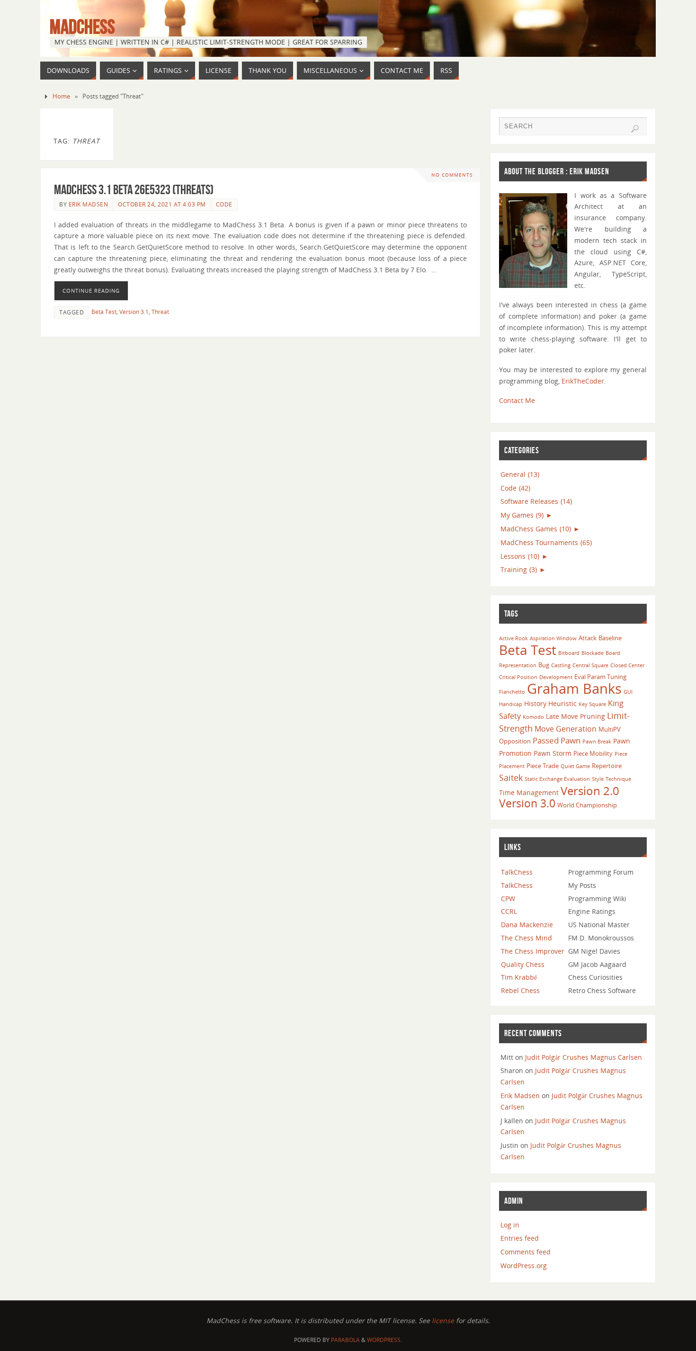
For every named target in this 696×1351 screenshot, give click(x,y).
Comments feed (525, 1251)
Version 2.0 (590, 790)
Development (555, 677)
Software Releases (536, 501)
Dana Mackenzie (527, 924)
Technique (618, 779)
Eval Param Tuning (600, 676)
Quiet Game (575, 766)
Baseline (610, 638)
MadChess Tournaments (546, 542)
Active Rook (513, 638)
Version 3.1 (134, 311)
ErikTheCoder (583, 380)
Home (61, 96)
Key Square (592, 704)
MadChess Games (535, 528)
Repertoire (607, 765)
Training (518, 569)
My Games (522, 514)
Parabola (345, 1340)
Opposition (515, 741)
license (443, 1320)
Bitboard (569, 653)
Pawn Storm (552, 753)
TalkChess (517, 872)
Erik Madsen (88, 204)
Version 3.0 (527, 803)
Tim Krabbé (519, 977)
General (519, 474)
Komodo (533, 717)
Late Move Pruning (575, 716)
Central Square (590, 665)
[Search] (635, 129)
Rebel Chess (520, 990)
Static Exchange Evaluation (557, 779)
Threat (160, 311)
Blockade (592, 653)
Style (598, 779)
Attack (588, 638)
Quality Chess (522, 964)
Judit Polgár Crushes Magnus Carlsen (583, 1057)
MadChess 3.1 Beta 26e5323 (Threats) (134, 189)
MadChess (82, 26)
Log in (509, 1224)
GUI (628, 692)
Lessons (519, 556)
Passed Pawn (556, 740)
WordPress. (384, 1340)
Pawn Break (596, 741)
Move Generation (566, 729)
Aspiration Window (553, 638)
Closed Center (627, 665)
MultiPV (609, 729)
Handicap (510, 704)
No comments (452, 175)
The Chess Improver (532, 951)
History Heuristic (550, 703)
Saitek (511, 777)
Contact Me (517, 400)
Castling (561, 665)
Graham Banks (574, 688)
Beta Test (103, 311)
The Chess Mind (526, 937)
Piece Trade (542, 765)
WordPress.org (523, 1265)
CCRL (509, 911)
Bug (543, 665)
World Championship (587, 805)
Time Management (529, 792)
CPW (508, 898)
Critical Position (518, 677)
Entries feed (519, 1238)
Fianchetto (512, 692)
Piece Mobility (593, 753)
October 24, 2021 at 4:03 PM (162, 204)
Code (224, 204)
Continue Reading (91, 290)
